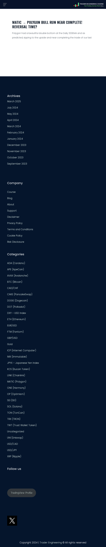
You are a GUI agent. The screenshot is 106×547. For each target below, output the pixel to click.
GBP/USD (12, 338)
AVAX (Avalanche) (17, 275)
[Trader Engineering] (89, 4)
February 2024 (15, 132)
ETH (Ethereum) (16, 319)
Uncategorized (15, 431)
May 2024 (12, 114)
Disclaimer (13, 217)
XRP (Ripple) (14, 456)
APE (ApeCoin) (15, 269)
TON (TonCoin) (16, 412)
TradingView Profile (21, 492)
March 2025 (14, 101)
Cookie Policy (14, 235)
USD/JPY (12, 450)
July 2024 (12, 107)
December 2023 (16, 145)
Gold (10, 344)
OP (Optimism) (16, 394)
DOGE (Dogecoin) (17, 300)
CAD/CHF (12, 288)
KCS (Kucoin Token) (18, 369)
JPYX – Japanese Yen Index (23, 363)
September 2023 (17, 163)
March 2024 (14, 126)
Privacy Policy (14, 223)
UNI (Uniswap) (15, 437)
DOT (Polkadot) (16, 306)
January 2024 (15, 138)
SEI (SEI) (11, 400)
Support (12, 210)
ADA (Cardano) (16, 263)
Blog (9, 198)
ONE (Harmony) (16, 388)
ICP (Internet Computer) (21, 350)
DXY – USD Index (16, 313)
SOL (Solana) (14, 406)
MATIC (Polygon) (16, 381)
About (10, 204)
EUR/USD (12, 325)
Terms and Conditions (20, 229)
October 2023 (15, 157)
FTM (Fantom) (15, 331)
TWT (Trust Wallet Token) (22, 425)
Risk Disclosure (15, 242)
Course (11, 192)
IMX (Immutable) (17, 356)
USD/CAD (12, 444)
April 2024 (13, 120)
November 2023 (16, 151)
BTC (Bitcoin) (14, 282)
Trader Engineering (51, 542)
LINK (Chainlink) (16, 375)
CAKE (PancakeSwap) (19, 294)
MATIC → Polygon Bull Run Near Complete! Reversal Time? (47, 24)
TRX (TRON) (13, 419)
